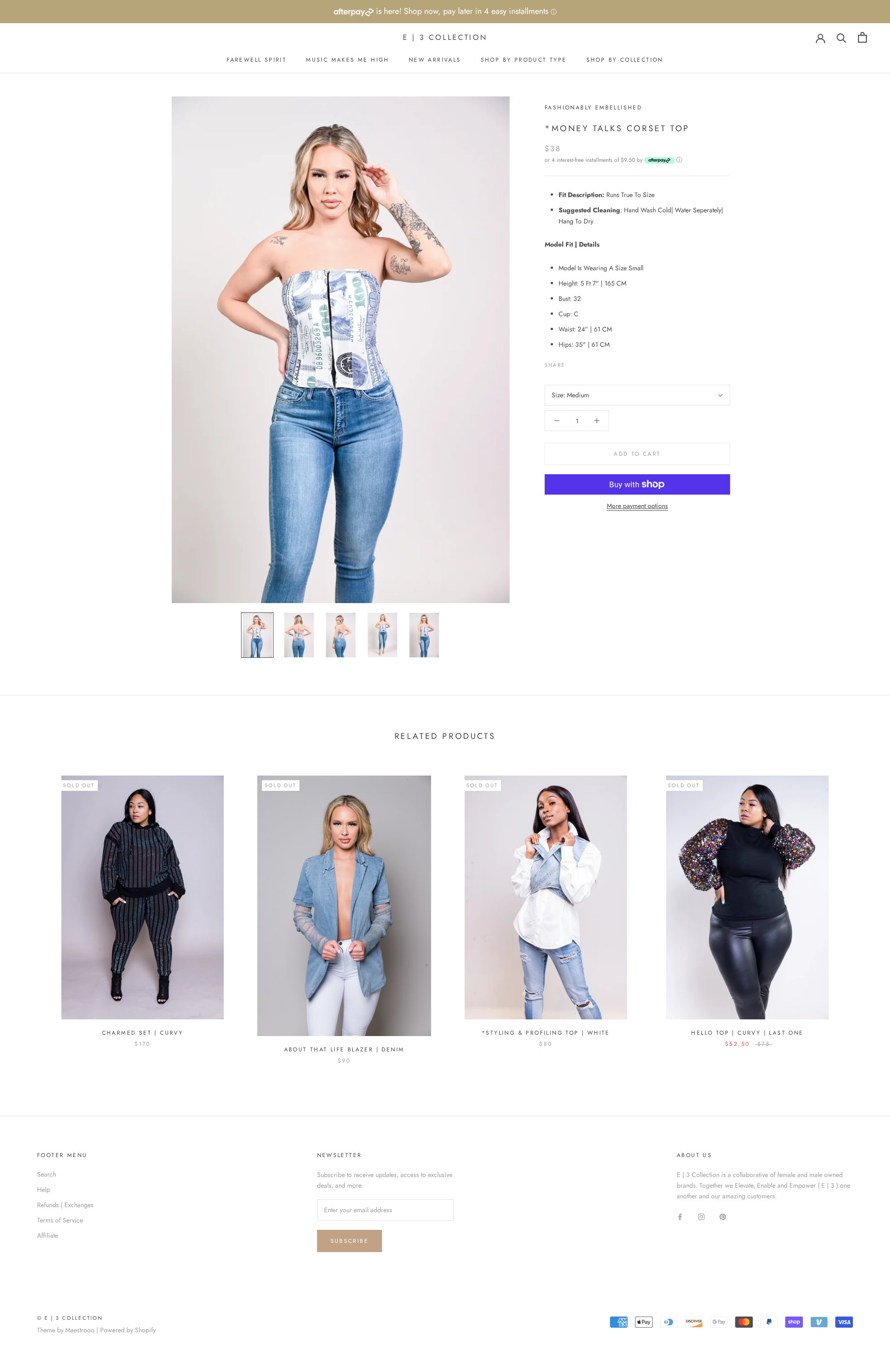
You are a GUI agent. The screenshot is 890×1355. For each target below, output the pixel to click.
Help (43, 1189)
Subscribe (350, 1241)
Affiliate (47, 1235)
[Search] (841, 37)
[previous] (29, 910)
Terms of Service (60, 1220)
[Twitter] (586, 362)
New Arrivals (435, 60)
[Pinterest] (598, 362)
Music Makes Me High (347, 60)
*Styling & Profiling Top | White (546, 1033)
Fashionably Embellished (593, 107)
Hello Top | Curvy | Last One (747, 1033)
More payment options (637, 505)
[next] (861, 910)
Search (46, 1174)
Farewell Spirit (256, 60)
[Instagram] (701, 1216)
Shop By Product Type (524, 60)
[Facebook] (574, 362)
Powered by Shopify (128, 1330)
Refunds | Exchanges (65, 1204)
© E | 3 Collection (70, 1318)
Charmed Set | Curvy (143, 1033)
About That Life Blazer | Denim (344, 1049)
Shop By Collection (624, 60)
